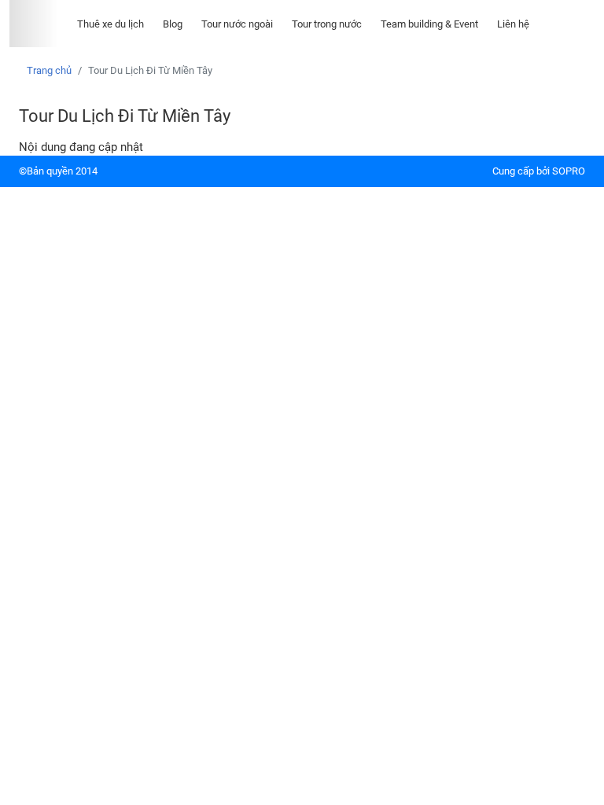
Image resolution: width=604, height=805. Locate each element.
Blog (172, 24)
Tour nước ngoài (237, 24)
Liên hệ (513, 24)
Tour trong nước (327, 24)
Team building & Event (429, 24)
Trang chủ (49, 70)
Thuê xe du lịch (110, 24)
